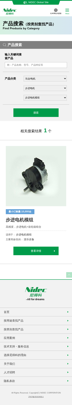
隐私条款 (9, 380)
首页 (6, 312)
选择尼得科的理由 (15, 355)
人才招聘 (9, 372)
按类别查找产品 (13, 329)
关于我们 (9, 363)
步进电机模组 (19, 219)
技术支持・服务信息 (16, 346)
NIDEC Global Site (38, 2)
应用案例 (9, 337)
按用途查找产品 (13, 320)
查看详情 (36, 250)
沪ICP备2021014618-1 (36, 397)
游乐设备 (29, 239)
